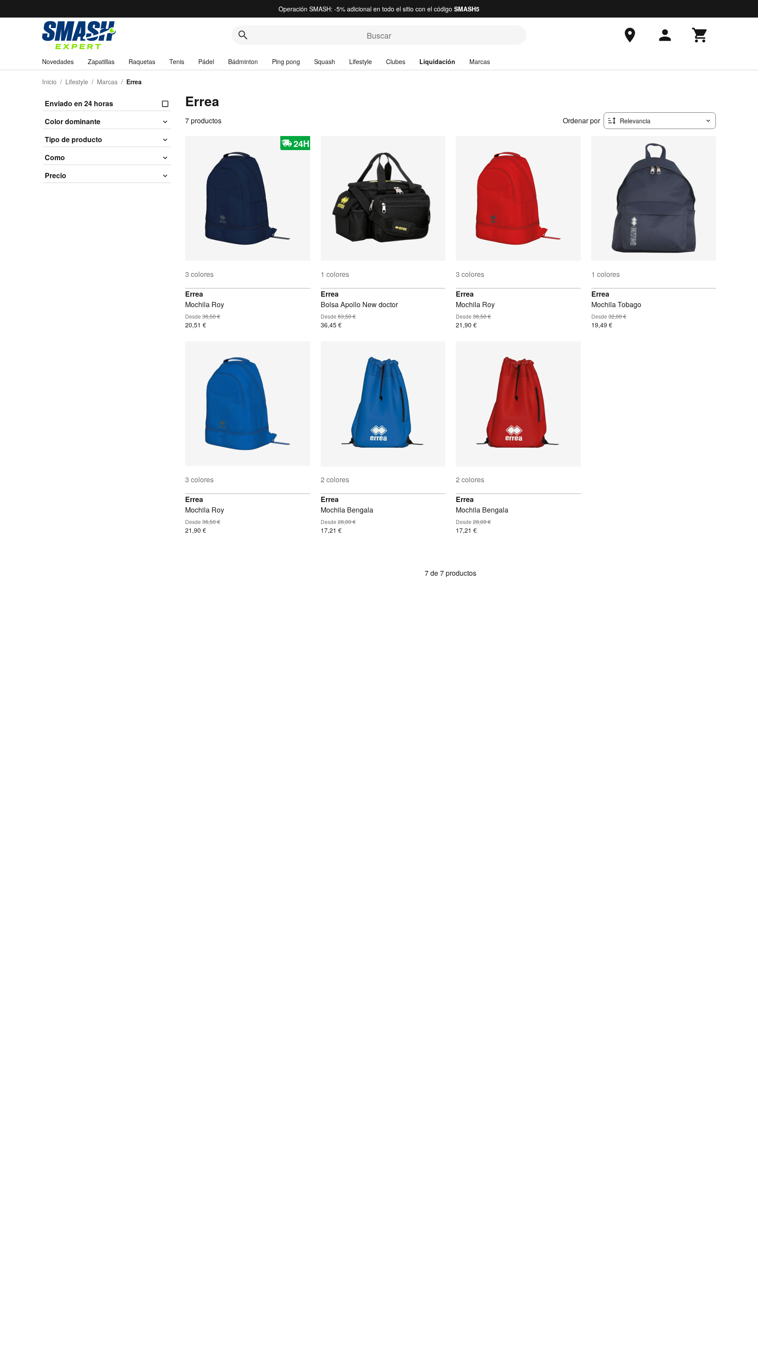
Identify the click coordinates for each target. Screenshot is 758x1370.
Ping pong (286, 61)
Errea (194, 294)
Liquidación (437, 61)
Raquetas (142, 61)
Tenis (176, 61)
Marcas (479, 61)
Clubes (395, 61)
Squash (324, 61)
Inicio (49, 81)
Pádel (206, 61)
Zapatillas (101, 61)
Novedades (58, 61)
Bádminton (243, 61)
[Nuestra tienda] (630, 35)
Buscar (379, 35)
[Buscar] (243, 35)
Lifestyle (360, 61)
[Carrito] (700, 35)
